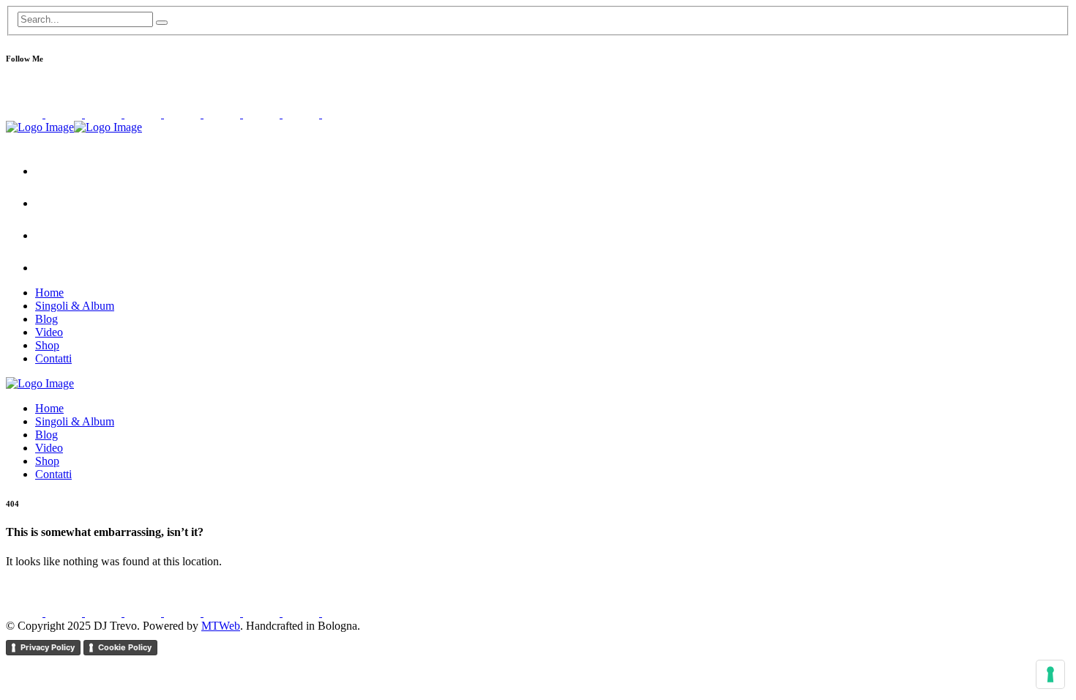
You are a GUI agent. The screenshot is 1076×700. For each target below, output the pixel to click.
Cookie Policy (125, 647)
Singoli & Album (74, 305)
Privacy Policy (47, 647)
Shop (47, 345)
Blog (46, 319)
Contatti (53, 358)
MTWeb (220, 625)
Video (49, 332)
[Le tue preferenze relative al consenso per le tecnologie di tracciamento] (1050, 674)
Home (49, 292)
